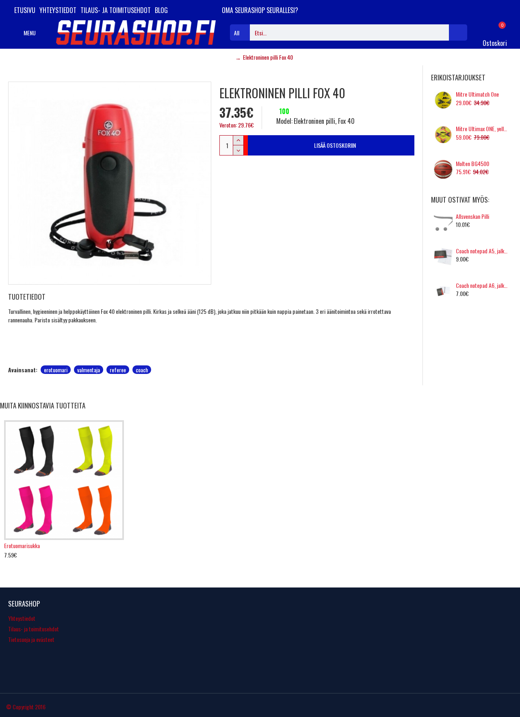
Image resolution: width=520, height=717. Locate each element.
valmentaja (88, 369)
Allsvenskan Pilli (472, 216)
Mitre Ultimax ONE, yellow (482, 128)
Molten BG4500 (472, 163)
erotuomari (55, 369)
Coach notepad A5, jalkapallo (482, 251)
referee (118, 369)
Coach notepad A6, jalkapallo (482, 285)
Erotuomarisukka (22, 545)
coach (142, 369)
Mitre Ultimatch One (477, 94)
